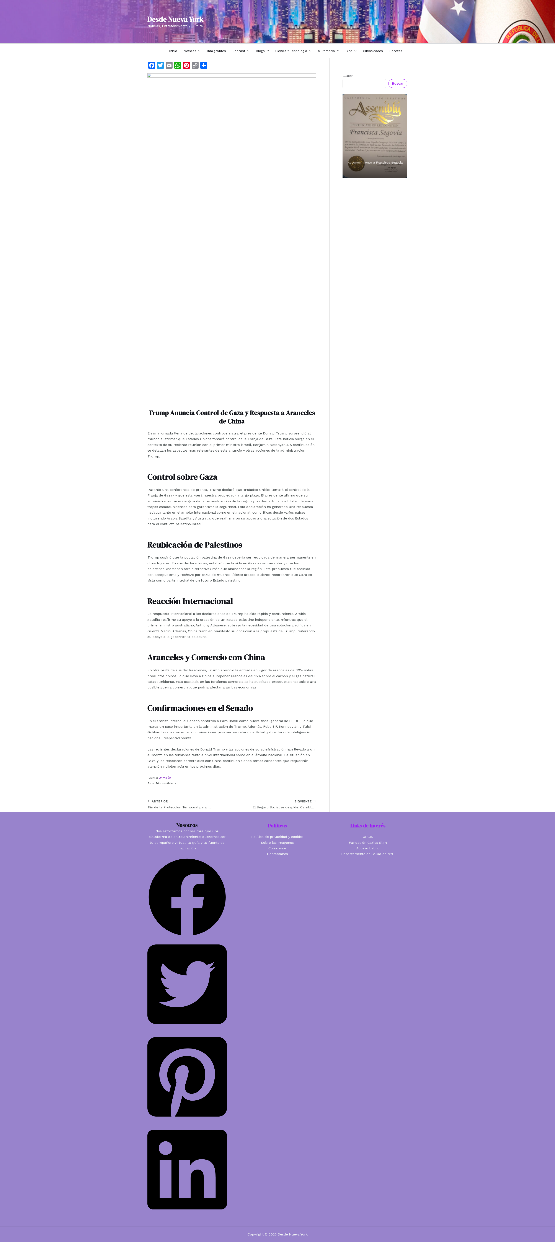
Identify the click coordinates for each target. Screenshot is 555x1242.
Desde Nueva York (175, 19)
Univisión (165, 777)
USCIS (368, 837)
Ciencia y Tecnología (291, 51)
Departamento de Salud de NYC (368, 854)
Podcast (238, 51)
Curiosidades (373, 51)
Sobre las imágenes (277, 843)
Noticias (190, 51)
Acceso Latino (368, 848)
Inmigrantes (216, 51)
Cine (349, 51)
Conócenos (277, 848)
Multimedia (326, 51)
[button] (198, 51)
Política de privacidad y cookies (277, 837)
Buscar (348, 75)
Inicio (173, 51)
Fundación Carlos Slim (368, 843)
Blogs (260, 51)
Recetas (395, 51)
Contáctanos (277, 854)
